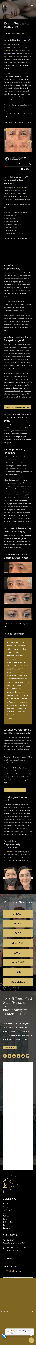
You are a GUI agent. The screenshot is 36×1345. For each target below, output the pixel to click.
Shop (4, 1225)
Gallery (5, 1219)
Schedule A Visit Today (15, 790)
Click (5, 624)
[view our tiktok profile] (18, 1055)
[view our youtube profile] (27, 1055)
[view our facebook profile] (5, 1055)
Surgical (5, 1207)
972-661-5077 (11, 1259)
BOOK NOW (10, 1047)
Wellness (6, 1216)
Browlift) (22, 33)
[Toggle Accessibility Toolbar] (4, 1336)
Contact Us (6, 1228)
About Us (6, 1204)
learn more (9, 851)
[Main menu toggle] (32, 5)
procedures (9, 50)
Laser (5, 1213)
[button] (17, 407)
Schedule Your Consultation (17, 407)
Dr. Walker (20, 188)
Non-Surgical (7, 1210)
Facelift (13, 33)
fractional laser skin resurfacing (19, 428)
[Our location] (35, 1311)
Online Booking (8, 1222)
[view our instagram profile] (9, 1055)
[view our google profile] (23, 1055)
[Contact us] (32, 1311)
